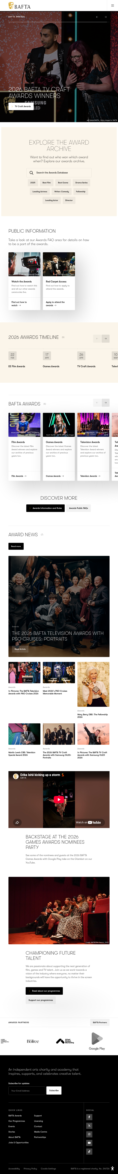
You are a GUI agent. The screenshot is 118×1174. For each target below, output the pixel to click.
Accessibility (14, 1168)
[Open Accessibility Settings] (112, 1168)
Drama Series (81, 182)
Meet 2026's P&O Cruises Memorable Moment (57, 665)
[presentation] (97, 17)
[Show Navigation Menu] (112, 5)
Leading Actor (51, 200)
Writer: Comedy (61, 191)
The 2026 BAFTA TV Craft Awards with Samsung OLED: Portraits (59, 729)
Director (69, 200)
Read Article (20, 649)
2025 (32, 182)
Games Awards (22, 106)
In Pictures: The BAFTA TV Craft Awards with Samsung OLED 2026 (92, 729)
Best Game (63, 182)
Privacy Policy (30, 1168)
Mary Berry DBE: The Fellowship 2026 (88, 665)
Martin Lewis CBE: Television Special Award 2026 (23, 727)
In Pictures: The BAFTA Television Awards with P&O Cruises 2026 (23, 667)
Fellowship (80, 191)
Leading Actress (40, 191)
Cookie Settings (48, 1168)
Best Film (47, 182)
